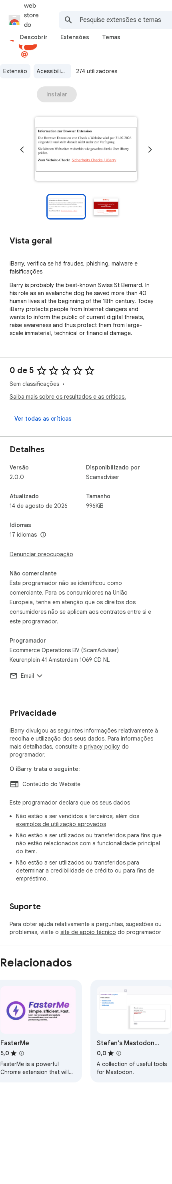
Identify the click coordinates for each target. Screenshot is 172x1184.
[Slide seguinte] (150, 150)
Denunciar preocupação (41, 554)
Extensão (15, 71)
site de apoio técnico (88, 932)
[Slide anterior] (22, 150)
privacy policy (102, 746)
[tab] (34, 37)
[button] (86, 150)
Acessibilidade (54, 71)
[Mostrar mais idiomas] (43, 535)
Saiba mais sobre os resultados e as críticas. (68, 396)
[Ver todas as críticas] (43, 418)
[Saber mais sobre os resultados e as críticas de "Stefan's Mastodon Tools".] (118, 1053)
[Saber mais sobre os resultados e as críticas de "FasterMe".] (21, 1053)
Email (27, 675)
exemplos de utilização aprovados (61, 824)
